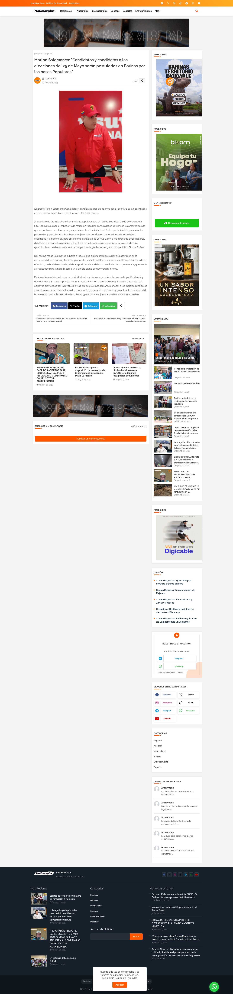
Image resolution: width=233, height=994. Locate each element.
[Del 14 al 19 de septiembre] (163, 387)
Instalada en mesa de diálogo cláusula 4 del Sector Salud (174, 909)
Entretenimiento (143, 11)
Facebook (61, 306)
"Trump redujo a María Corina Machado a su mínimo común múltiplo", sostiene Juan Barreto (176, 938)
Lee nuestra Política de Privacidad (119, 978)
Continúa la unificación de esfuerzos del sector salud (187, 370)
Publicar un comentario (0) (90, 438)
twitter (191, 695)
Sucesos (115, 11)
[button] (197, 11)
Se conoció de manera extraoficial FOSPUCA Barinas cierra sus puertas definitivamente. (186, 416)
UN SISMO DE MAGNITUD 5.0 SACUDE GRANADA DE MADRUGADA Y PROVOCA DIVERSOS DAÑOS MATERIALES (187, 489)
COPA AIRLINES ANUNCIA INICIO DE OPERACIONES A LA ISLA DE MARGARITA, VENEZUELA (173, 923)
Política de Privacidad (56, 3)
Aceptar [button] (120, 985)
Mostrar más (138, 338)
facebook (167, 695)
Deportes (127, 11)
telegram (179, 658)
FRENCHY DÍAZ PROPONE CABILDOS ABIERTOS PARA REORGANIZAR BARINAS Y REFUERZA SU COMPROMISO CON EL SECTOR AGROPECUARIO (52, 374)
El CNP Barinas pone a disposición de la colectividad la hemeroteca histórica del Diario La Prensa (90, 371)
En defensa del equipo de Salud (63, 959)
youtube (167, 718)
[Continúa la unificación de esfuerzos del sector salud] (163, 372)
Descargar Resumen (178, 223)
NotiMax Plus (37, 3)
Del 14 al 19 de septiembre (187, 383)
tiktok (190, 703)
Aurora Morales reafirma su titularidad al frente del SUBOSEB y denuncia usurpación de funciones (127, 371)
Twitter (76, 306)
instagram (167, 703)
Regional (48, 54)
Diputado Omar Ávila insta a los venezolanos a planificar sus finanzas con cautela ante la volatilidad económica (186, 460)
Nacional (158, 746)
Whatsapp (110, 306)
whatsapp (179, 666)
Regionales (66, 11)
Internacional (160, 751)
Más (157, 11)
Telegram (92, 306)
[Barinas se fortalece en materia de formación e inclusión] (163, 402)
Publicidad (74, 3)
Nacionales (82, 11)
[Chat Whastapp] (214, 987)
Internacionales (99, 11)
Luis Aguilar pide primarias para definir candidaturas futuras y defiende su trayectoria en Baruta (187, 445)
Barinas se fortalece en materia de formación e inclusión (185, 401)
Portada (38, 54)
